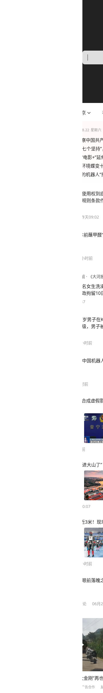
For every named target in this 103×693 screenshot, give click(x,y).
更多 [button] (40, 687)
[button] (24, 113)
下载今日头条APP (63, 687)
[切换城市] (7, 113)
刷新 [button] (90, 631)
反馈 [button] (90, 651)
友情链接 (25, 687)
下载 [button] (89, 666)
